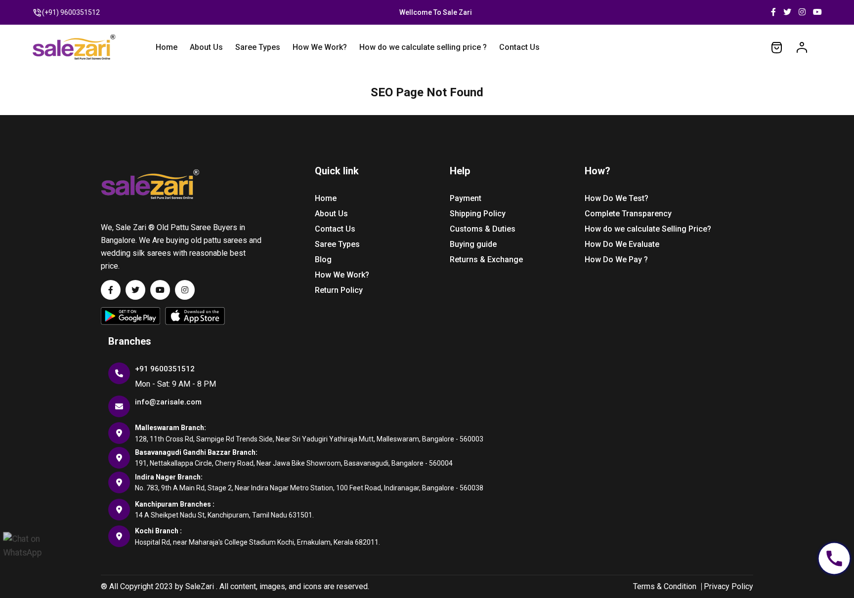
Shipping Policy (478, 213)
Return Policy (339, 290)
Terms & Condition (664, 586)
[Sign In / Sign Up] (802, 46)
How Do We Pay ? (616, 259)
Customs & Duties (482, 229)
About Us (206, 47)
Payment (465, 198)
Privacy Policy (728, 586)
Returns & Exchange (486, 259)
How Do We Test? (616, 198)
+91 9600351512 (165, 368)
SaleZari (199, 586)
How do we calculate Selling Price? (648, 229)
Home (166, 47)
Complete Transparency (628, 213)
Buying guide (473, 244)
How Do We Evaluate (622, 244)
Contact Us (519, 47)
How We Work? (320, 47)
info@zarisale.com (168, 402)
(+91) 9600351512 (71, 12)
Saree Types (257, 47)
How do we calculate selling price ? (423, 47)
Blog (323, 259)
